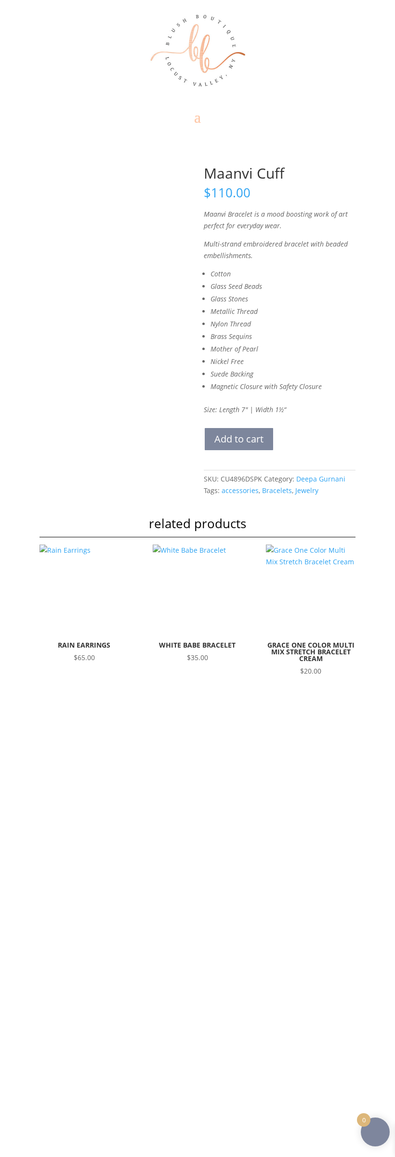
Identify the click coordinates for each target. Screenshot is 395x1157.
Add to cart (238, 438)
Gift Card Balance (109, 973)
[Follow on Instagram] (92, 921)
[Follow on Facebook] (77, 921)
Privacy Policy (103, 998)
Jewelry (306, 490)
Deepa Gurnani (320, 478)
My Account (100, 986)
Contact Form (95, 899)
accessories (240, 490)
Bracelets (277, 490)
